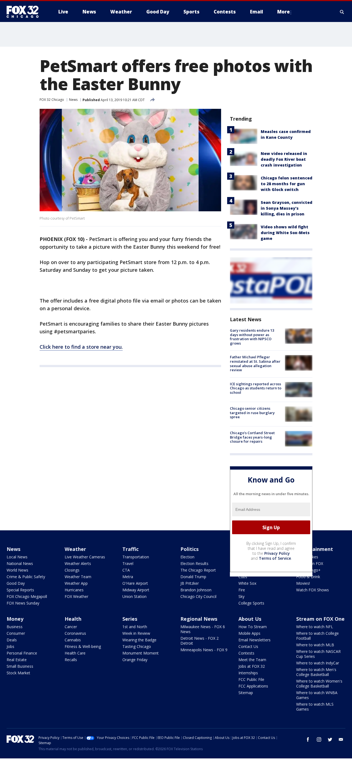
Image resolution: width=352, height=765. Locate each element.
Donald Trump (193, 576)
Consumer (16, 633)
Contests (246, 653)
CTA (126, 570)
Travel (127, 563)
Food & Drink (308, 576)
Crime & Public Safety (26, 576)
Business (15, 626)
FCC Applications (253, 686)
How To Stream (252, 626)
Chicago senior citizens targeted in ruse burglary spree (252, 412)
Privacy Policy (277, 553)
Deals (12, 639)
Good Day (16, 583)
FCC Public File (251, 679)
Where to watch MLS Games (315, 707)
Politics (189, 549)
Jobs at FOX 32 (251, 666)
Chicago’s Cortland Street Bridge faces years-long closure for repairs (252, 437)
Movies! (303, 583)
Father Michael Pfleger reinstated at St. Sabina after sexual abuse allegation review (255, 363)
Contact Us (248, 646)
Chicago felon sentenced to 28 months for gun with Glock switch (286, 183)
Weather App (76, 583)
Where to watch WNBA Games (316, 695)
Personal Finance (22, 653)
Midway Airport (135, 589)
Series (129, 619)
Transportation (135, 556)
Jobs (10, 646)
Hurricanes (74, 589)
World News (17, 570)
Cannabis (73, 639)
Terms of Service (275, 558)
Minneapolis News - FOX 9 (203, 649)
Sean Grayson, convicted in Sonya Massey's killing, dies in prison (286, 208)
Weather (75, 549)
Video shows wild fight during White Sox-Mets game (285, 232)
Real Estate (17, 659)
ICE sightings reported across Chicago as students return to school (255, 388)
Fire (241, 589)
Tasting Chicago (136, 646)
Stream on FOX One (320, 619)
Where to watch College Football (317, 636)
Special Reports (20, 589)
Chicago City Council (198, 596)
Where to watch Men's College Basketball (316, 672)
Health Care (75, 653)
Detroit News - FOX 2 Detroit (199, 641)
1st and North (134, 626)
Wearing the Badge (139, 639)
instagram (319, 739)
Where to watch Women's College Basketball (319, 683)
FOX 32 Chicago (52, 99)
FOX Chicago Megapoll (27, 596)
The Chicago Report (198, 570)
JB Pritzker (189, 583)
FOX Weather (76, 596)
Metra (127, 576)
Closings (72, 570)
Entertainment (314, 549)
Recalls (71, 659)
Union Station (134, 596)
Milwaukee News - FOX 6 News (202, 629)
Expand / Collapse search (342, 12)
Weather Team (78, 576)
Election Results (194, 563)
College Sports (251, 603)
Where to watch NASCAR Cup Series (318, 654)
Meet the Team (252, 659)
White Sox (247, 583)
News (73, 99)
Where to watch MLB (315, 644)
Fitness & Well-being (83, 646)
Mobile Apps (249, 633)
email (341, 739)
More (283, 12)
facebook (308, 739)
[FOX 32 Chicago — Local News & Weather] (25, 11)
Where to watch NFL (314, 626)
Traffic (130, 549)
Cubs (242, 576)
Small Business (20, 666)
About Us (249, 619)
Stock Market (18, 672)
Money (15, 619)
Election (187, 556)
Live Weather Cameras (85, 556)
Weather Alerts (78, 563)
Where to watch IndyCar (317, 663)
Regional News (198, 619)
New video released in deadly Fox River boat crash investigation (284, 159)
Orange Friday (134, 659)
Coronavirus (75, 633)
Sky (241, 596)
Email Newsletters (254, 639)
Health (73, 619)
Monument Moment (140, 653)
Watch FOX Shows (312, 589)
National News (20, 563)
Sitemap (245, 692)
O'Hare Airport (135, 583)
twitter (330, 739)
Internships (248, 672)
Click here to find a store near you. (81, 346)
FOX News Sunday (23, 603)
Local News (17, 556)
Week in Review (136, 633)
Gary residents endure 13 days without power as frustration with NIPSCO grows (252, 337)
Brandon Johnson (195, 589)
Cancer (71, 626)
